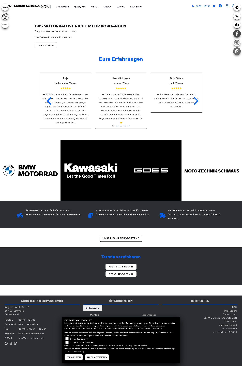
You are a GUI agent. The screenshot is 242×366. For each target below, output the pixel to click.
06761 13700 (203, 6)
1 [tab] (113, 126)
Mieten (94, 6)
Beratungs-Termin (121, 274)
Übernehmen (74, 357)
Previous (47, 101)
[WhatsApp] (237, 51)
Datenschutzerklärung (152, 328)
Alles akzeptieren (97, 357)
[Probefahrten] (19, 214)
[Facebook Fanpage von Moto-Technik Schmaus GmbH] (220, 6)
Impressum (230, 310)
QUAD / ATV (79, 6)
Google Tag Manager (79, 339)
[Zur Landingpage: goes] (5, 24)
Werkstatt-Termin (121, 266)
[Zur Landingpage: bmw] (5, 16)
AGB (234, 307)
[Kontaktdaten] (237, 16)
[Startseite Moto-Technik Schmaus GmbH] (26, 4)
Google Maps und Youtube (81, 342)
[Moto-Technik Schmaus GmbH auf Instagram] (227, 6)
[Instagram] (237, 42)
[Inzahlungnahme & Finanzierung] (90, 214)
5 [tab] (128, 126)
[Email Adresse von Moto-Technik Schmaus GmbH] (213, 6)
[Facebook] (237, 33)
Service (121, 6)
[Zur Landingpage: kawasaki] (5, 7)
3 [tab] (121, 126)
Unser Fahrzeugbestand (121, 238)
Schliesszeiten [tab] (92, 308)
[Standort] (237, 24)
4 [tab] (125, 126)
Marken (107, 6)
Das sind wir (136, 6)
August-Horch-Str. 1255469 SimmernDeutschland (17, 311)
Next (194, 101)
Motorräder (62, 6)
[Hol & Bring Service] (162, 214)
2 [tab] (117, 126)
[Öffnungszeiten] (237, 7)
